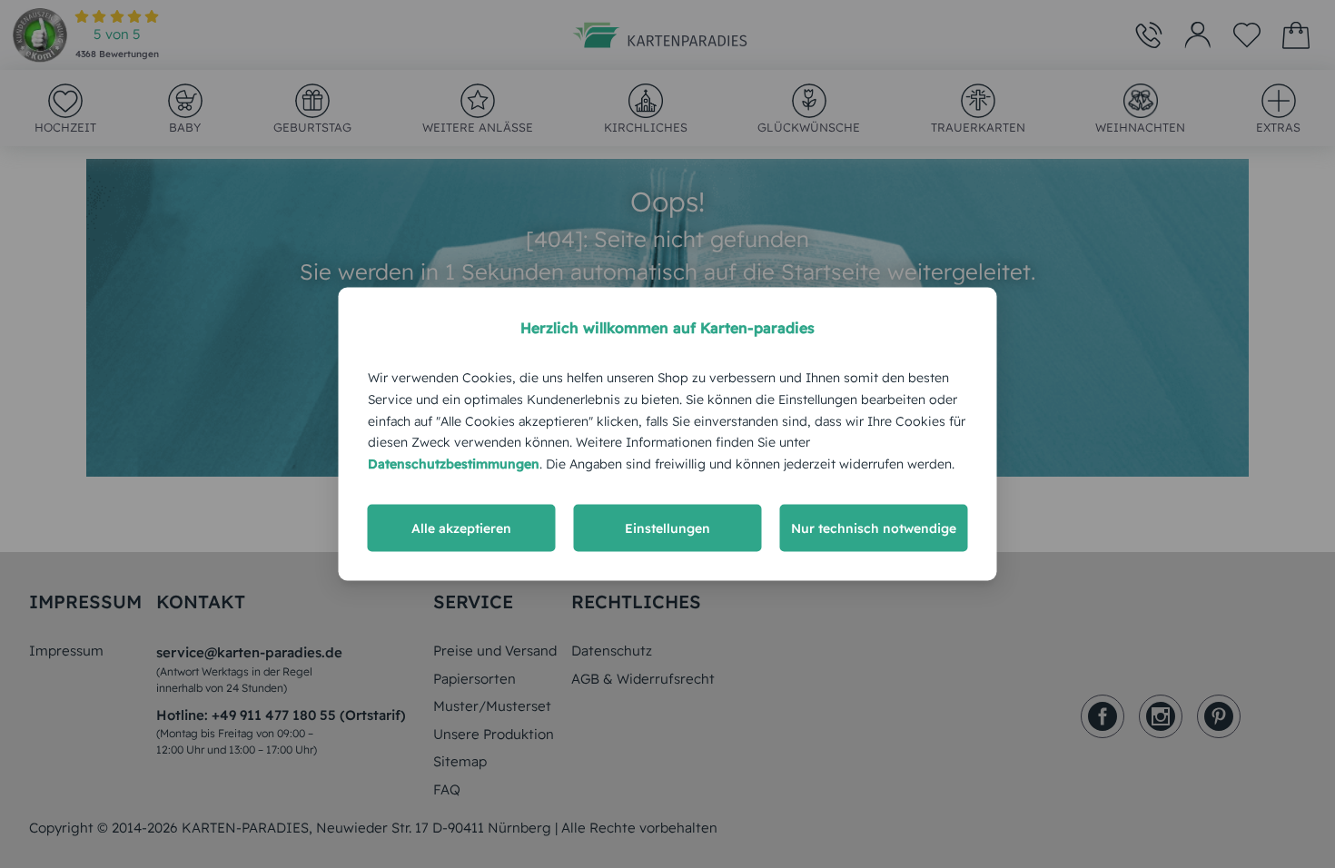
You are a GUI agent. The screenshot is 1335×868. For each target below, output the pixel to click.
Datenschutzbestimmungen (453, 464)
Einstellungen (667, 527)
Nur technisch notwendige (873, 527)
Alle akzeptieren (461, 527)
